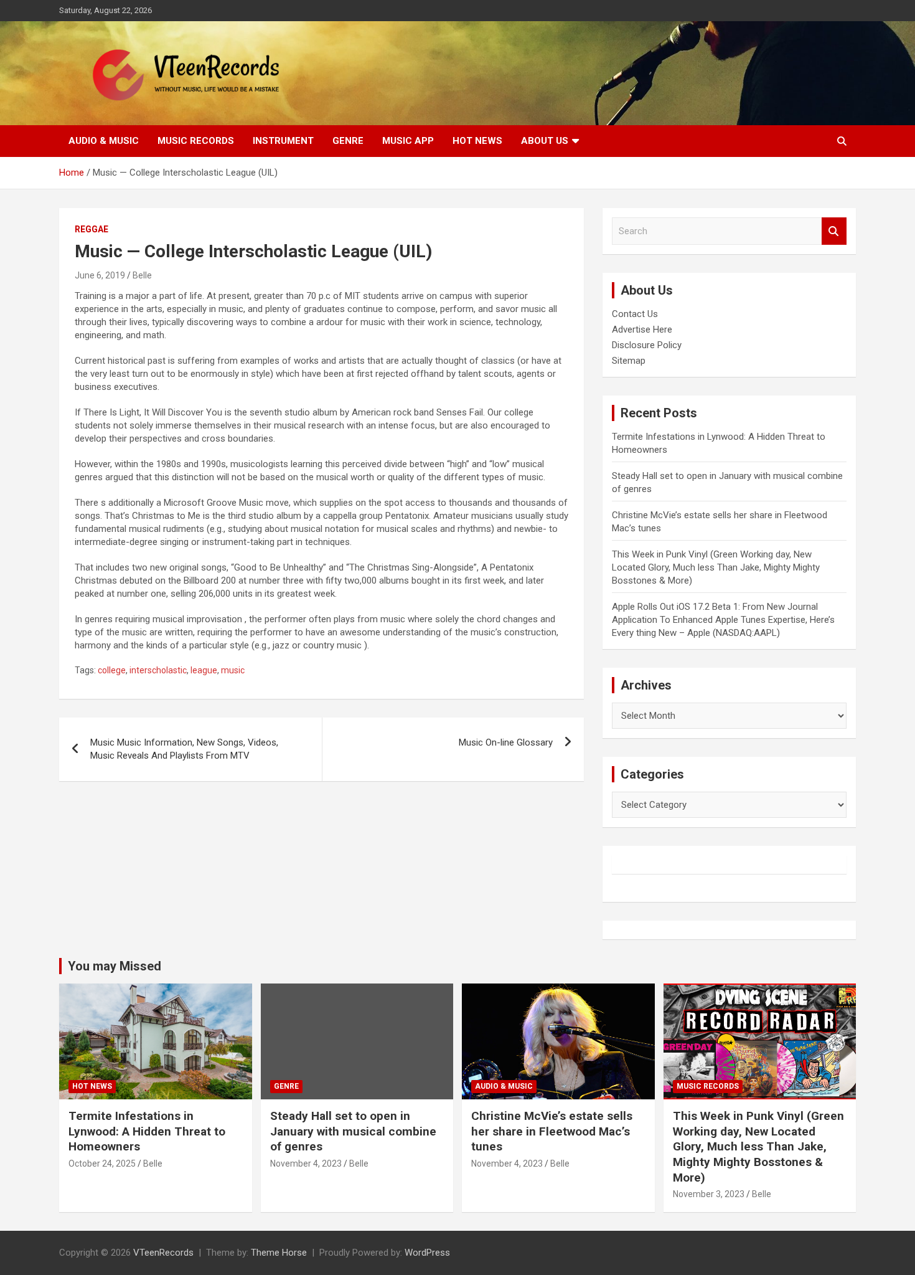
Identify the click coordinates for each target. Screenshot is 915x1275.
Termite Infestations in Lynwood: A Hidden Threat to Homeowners (146, 1131)
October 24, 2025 (102, 1163)
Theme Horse (279, 1252)
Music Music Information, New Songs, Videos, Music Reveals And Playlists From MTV (184, 749)
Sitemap (628, 360)
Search (834, 231)
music (233, 670)
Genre (348, 140)
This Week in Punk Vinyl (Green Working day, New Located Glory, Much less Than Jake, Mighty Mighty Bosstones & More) (716, 567)
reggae (91, 229)
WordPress (427, 1252)
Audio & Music (103, 140)
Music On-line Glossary (506, 742)
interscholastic (158, 670)
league (203, 670)
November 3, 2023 (708, 1194)
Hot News (477, 140)
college (112, 670)
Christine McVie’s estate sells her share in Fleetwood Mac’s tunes (551, 1131)
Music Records (195, 140)
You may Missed (114, 966)
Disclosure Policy (647, 345)
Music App (408, 140)
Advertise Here (642, 329)
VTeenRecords (163, 1252)
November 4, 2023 (306, 1163)
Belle (142, 275)
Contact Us (635, 314)
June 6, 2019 (100, 275)
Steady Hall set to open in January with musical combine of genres (353, 1131)
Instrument (283, 140)
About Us (544, 140)
